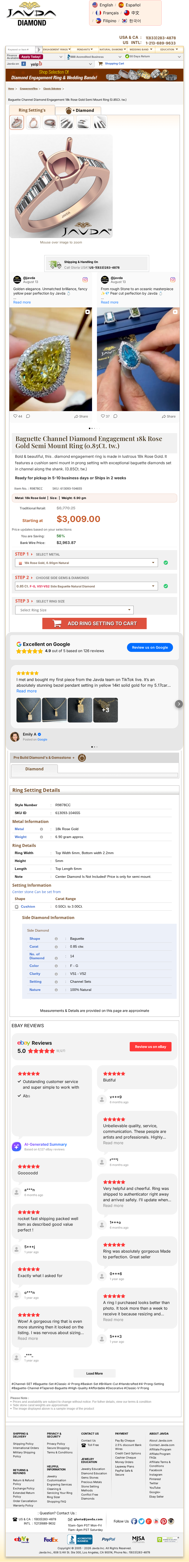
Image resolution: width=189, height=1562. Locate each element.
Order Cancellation (25, 1501)
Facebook (155, 1470)
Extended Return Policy (24, 1495)
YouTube (154, 1487)
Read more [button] (22, 302)
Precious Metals (91, 1482)
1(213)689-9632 (44, 1523)
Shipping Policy (23, 1443)
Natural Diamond (111, 49)
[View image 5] (83, 122)
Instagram (155, 1474)
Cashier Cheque (125, 1457)
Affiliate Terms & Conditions (160, 1464)
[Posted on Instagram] (85, 280)
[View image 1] (16, 122)
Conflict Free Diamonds (89, 1496)
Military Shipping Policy (24, 1454)
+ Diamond (83, 110)
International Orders (26, 1448)
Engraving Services (59, 1484)
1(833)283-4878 (161, 38)
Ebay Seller (156, 1496)
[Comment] (26, 416)
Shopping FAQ (56, 1501)
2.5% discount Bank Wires (128, 1447)
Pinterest (155, 1479)
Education (167, 49)
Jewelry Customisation (56, 1478)
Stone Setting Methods (90, 1488)
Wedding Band (139, 49)
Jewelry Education (93, 1469)
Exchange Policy (23, 1488)
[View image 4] (67, 122)
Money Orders (124, 1462)
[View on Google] (15, 737)
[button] (102, 5)
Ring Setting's (32, 110)
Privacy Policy (56, 1443)
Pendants (83, 49)
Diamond (34, 769)
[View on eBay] (102, 1099)
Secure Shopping (58, 1448)
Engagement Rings (55, 49)
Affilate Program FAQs (160, 1456)
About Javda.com (160, 1440)
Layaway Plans (124, 1466)
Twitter (153, 1483)
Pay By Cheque (125, 1440)
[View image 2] (33, 122)
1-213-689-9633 (161, 43)
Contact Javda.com (161, 1445)
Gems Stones (89, 1477)
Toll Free (93, 1445)
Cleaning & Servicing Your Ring (59, 1491)
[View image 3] (50, 122)
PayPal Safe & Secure (124, 1472)
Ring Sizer (53, 1497)
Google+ (154, 1492)
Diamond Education (94, 1473)
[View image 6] (100, 122)
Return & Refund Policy (23, 1482)
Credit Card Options (128, 1453)
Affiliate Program (160, 1449)
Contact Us (88, 1440)
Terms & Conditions (60, 1452)
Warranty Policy (23, 1505)
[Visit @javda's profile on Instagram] (18, 280)
